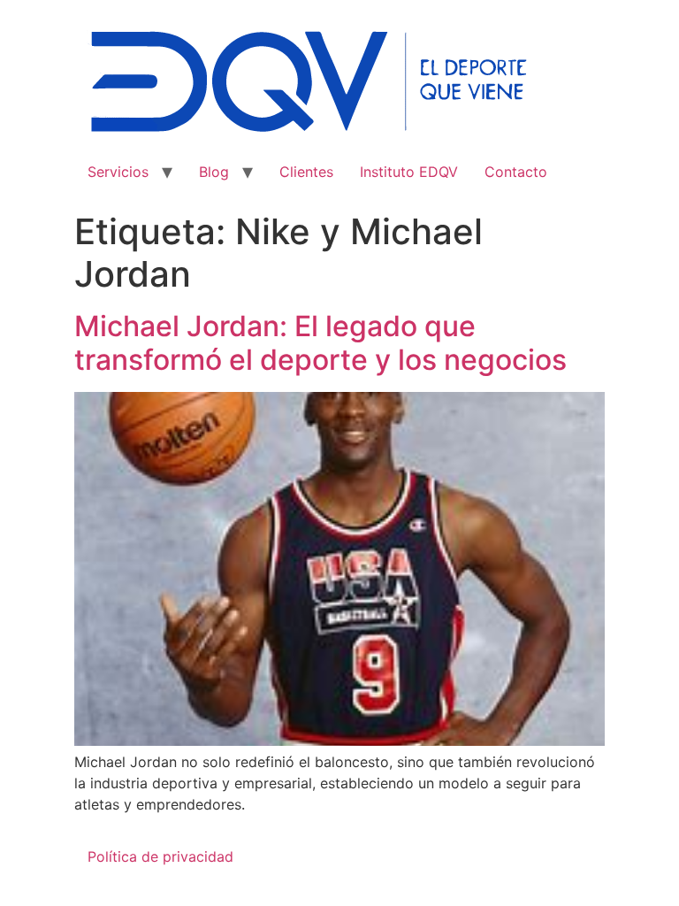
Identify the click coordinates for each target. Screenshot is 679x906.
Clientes (306, 171)
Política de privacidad (160, 856)
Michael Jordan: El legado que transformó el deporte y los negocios (320, 343)
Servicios (118, 171)
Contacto (515, 171)
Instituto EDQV (409, 171)
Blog (214, 171)
